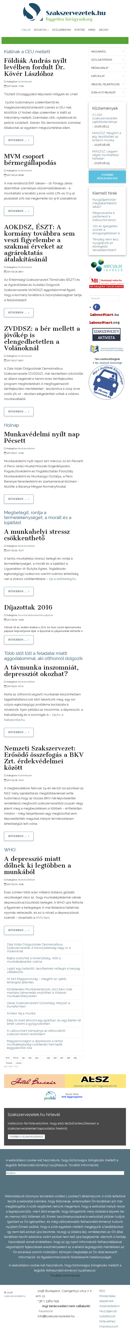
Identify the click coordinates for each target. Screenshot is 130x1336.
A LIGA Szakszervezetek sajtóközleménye (104, 118)
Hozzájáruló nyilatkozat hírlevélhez (108, 1316)
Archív (104, 30)
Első (8, 1058)
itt (82, 631)
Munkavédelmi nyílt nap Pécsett (42, 437)
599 (75, 1058)
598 (68, 1058)
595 (48, 1058)
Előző (15, 1058)
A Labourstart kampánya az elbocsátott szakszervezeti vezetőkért (36, 1032)
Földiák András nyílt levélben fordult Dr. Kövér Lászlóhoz (35, 67)
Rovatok (40, 30)
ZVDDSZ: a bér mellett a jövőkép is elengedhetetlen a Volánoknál (42, 338)
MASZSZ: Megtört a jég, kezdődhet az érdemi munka (106, 136)
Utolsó (18, 1063)
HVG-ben (42, 917)
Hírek (92, 30)
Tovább (9, 1063)
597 (61, 1058)
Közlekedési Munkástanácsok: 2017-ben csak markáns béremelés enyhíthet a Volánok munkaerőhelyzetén (39, 992)
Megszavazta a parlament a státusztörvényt (104, 216)
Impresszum (108, 1326)
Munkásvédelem (26, 448)
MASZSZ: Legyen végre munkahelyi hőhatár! (105, 154)
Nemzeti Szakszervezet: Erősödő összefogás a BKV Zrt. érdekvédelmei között (44, 757)
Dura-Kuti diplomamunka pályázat (35, 615)
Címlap (26, 30)
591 (23, 1058)
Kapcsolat (98, 76)
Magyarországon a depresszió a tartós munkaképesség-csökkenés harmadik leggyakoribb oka (35, 1044)
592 (30, 1058)
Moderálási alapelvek (107, 1298)
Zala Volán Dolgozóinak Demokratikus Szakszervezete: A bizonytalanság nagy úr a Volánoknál (39, 947)
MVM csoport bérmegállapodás (30, 159)
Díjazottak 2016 (28, 607)
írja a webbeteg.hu (62, 579)
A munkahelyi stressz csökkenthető (37, 535)
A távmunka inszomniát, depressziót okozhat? (41, 671)
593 (36, 1058)
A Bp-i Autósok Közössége (107, 362)
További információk (65, 1275)
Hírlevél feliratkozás (105, 84)
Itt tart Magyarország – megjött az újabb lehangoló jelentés (36, 980)
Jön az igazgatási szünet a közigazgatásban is (106, 229)
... (42, 1058)
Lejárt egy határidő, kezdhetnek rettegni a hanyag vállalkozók (43, 970)
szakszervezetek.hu (14, 1296)
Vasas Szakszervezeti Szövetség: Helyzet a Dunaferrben (38, 1004)
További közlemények (107, 177)
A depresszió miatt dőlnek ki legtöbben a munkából (37, 865)
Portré (80, 30)
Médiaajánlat (100, 68)
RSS (102, 1291)
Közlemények (61, 30)
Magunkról (98, 51)
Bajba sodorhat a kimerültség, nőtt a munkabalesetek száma (34, 959)
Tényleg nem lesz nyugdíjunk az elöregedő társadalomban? (105, 244)
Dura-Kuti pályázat (103, 92)
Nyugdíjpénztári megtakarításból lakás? (104, 203)
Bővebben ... (17, 140)
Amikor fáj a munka (21, 1013)
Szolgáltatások (101, 59)
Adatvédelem (109, 1306)
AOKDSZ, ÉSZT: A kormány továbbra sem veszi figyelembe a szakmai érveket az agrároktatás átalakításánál (39, 243)
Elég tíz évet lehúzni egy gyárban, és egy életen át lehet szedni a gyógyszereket (44, 1021)
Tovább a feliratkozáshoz (26, 1137)
